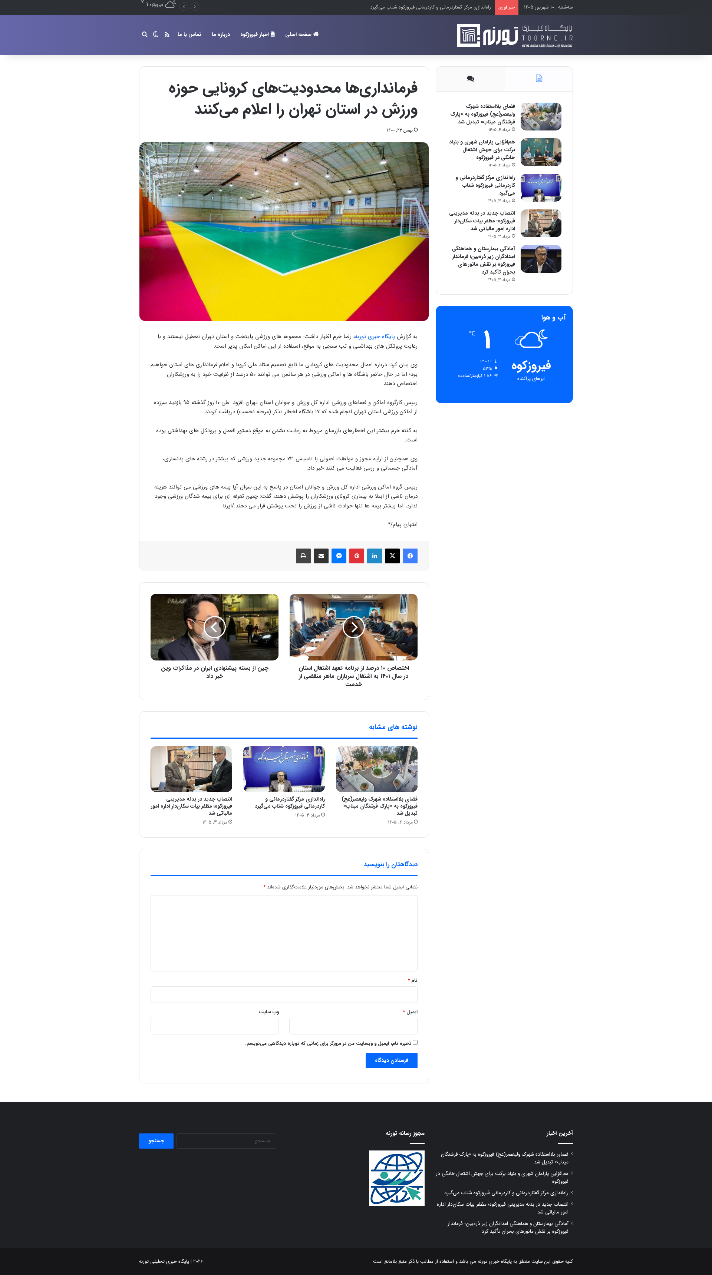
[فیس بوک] (410, 556)
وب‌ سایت (269, 1012)
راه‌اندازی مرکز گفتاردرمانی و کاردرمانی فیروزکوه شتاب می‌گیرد (290, 802)
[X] (392, 556)
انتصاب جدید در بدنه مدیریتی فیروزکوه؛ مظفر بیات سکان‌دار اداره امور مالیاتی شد (411, 7)
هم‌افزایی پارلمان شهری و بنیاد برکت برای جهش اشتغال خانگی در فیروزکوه (482, 150)
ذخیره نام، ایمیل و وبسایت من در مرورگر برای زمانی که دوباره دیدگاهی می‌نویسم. (328, 1043)
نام (413, 980)
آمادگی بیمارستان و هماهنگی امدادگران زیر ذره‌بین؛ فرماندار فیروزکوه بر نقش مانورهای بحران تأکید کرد (483, 260)
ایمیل (410, 1012)
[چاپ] (303, 556)
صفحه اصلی (299, 34)
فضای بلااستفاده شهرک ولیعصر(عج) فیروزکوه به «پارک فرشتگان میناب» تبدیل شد (380, 806)
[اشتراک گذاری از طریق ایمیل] (321, 556)
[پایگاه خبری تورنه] (513, 35)
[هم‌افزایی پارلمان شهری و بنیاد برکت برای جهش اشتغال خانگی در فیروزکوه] (541, 152)
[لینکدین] (374, 556)
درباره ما (221, 34)
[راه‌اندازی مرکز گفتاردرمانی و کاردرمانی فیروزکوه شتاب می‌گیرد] (284, 769)
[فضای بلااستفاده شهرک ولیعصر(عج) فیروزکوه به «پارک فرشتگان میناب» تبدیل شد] (377, 769)
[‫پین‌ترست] (356, 556)
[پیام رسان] (339, 556)
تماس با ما (189, 34)
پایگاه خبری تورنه (375, 336)
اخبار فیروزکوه (255, 34)
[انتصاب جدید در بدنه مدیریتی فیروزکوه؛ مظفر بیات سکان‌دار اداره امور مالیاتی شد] (191, 769)
